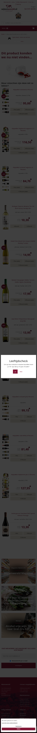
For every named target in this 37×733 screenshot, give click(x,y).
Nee (21, 371)
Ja (15, 371)
